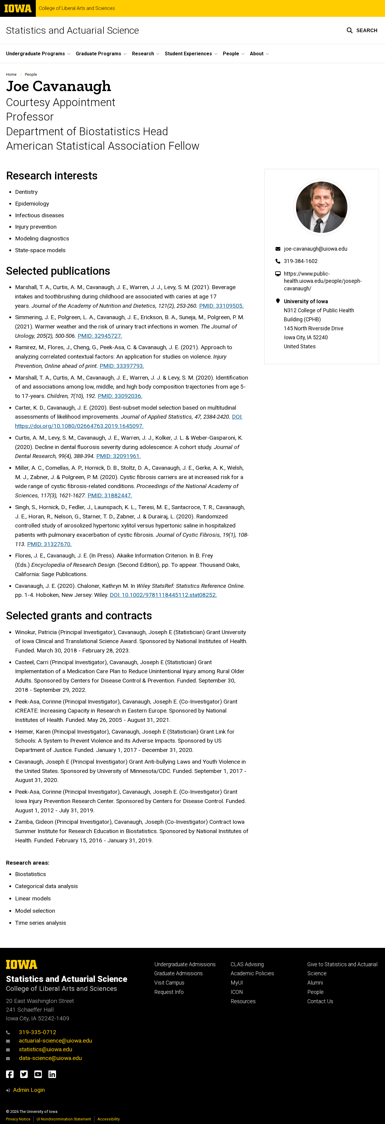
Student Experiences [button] (188, 54)
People (31, 74)
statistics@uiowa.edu (45, 1049)
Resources (243, 1001)
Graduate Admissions (178, 973)
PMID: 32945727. (100, 335)
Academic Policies (252, 973)
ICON (237, 992)
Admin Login (29, 1089)
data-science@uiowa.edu (50, 1058)
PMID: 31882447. (110, 495)
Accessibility (108, 1119)
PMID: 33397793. (122, 365)
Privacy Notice (18, 1119)
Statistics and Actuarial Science (72, 30)
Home (11, 74)
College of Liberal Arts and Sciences (77, 8)
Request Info (169, 992)
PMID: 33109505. (221, 305)
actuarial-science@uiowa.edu (55, 1040)
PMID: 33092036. (120, 395)
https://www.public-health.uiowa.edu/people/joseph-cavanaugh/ (323, 281)
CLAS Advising (247, 964)
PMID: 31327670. (49, 544)
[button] (362, 30)
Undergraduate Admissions (185, 964)
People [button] (231, 54)
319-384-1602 (301, 261)
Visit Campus (169, 983)
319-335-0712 (37, 1032)
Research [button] (143, 54)
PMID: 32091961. (118, 456)
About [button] (256, 54)
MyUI (237, 983)
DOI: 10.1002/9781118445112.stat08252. (163, 594)
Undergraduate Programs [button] (35, 54)
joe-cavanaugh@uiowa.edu (315, 249)
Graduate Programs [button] (98, 54)
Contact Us (320, 1001)
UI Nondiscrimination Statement (64, 1119)
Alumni (315, 983)
